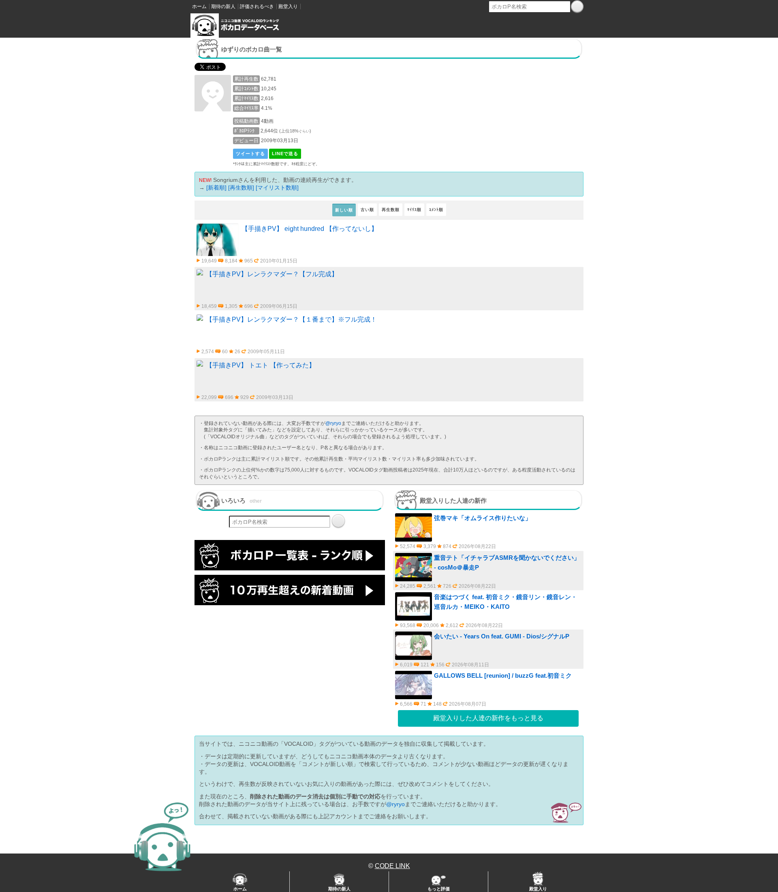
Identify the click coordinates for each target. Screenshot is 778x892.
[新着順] (216, 187)
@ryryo (333, 423)
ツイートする (250, 153)
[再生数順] (241, 187)
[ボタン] (577, 6)
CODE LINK (392, 865)
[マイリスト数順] (277, 187)
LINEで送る (285, 153)
